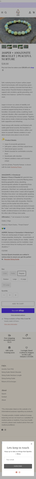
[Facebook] (16, 472)
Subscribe (18, 466)
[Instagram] (19, 472)
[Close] (31, 444)
